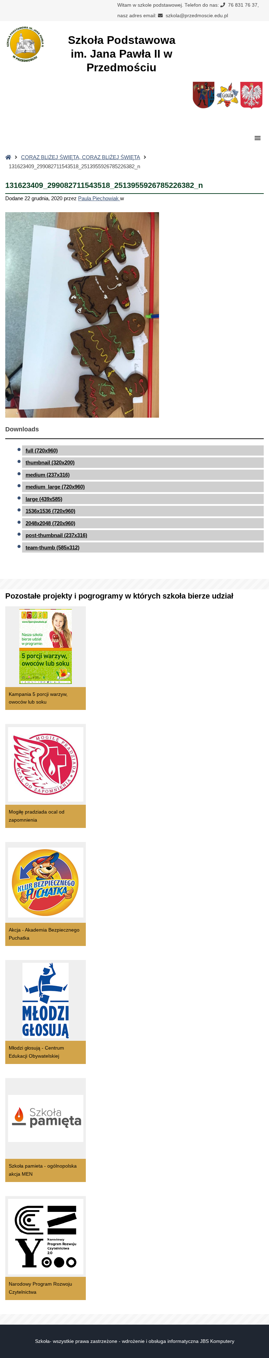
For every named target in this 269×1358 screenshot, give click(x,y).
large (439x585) (44, 499)
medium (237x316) (48, 475)
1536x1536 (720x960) (50, 511)
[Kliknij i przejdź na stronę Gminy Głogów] (203, 97)
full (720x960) (42, 450)
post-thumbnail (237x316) (56, 535)
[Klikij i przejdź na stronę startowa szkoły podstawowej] (24, 44)
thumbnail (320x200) (50, 462)
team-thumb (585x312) (53, 547)
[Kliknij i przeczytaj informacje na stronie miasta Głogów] (227, 97)
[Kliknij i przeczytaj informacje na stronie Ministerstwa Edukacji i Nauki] (251, 97)
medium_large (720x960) (55, 487)
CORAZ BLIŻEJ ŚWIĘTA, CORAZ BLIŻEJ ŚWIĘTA (80, 157)
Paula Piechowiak (99, 198)
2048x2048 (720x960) (50, 523)
